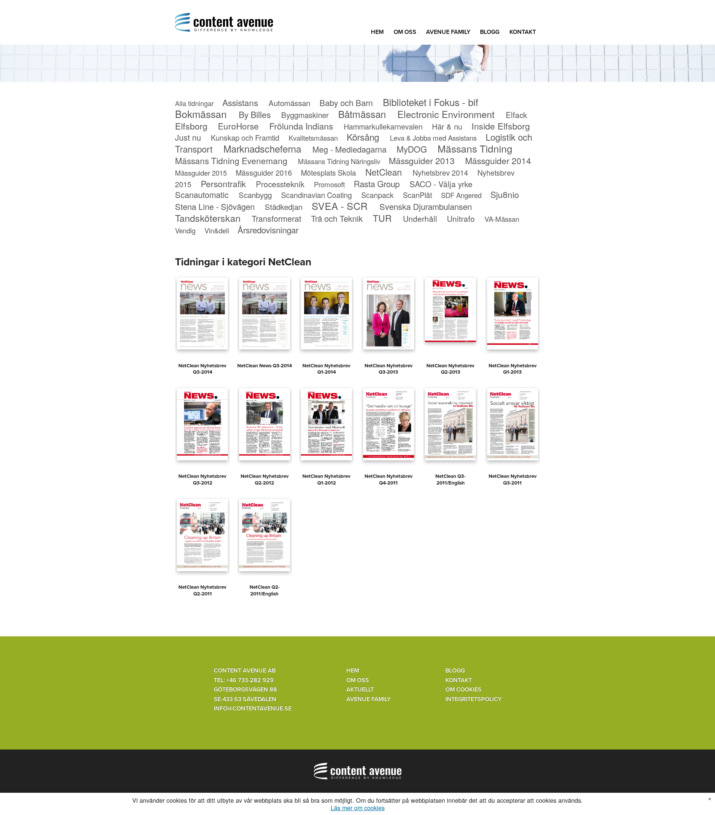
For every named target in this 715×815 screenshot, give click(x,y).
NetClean (383, 172)
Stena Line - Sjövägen (215, 206)
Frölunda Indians (301, 125)
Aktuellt (360, 689)
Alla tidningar (194, 103)
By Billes (255, 114)
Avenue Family (448, 32)
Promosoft (329, 184)
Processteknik (280, 183)
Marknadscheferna (262, 148)
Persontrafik (223, 183)
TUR (382, 217)
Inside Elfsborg (500, 125)
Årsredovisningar (268, 230)
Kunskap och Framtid (245, 137)
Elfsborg (191, 125)
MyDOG (412, 149)
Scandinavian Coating (316, 194)
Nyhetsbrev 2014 (440, 172)
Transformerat (276, 218)
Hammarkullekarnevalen (383, 126)
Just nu (188, 137)
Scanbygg (255, 194)
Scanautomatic (202, 194)
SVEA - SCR (340, 205)
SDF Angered (461, 195)
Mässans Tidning (475, 148)
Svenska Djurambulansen (425, 206)
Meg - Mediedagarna (349, 149)
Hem (377, 32)
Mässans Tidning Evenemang (231, 160)
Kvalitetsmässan (313, 138)
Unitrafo (461, 218)
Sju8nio (504, 194)
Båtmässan (362, 114)
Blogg (489, 32)
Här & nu (447, 126)
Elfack (516, 114)
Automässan (289, 103)
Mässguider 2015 (201, 173)
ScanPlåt (417, 194)
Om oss (405, 32)
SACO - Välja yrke (441, 183)
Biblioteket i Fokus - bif (430, 102)
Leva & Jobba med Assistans (433, 138)
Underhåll (420, 218)
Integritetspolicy (473, 699)
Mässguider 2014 (498, 160)
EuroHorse (238, 126)
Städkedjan (283, 206)
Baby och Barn (346, 102)
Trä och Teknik (337, 218)
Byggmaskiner (305, 114)
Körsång (363, 136)
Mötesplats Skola (328, 172)
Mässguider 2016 (264, 172)
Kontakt (522, 32)
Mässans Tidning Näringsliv (339, 161)
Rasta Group (377, 183)
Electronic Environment (446, 114)
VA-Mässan (501, 219)
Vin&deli (216, 230)
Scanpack (377, 194)
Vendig (185, 230)
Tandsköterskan (208, 217)
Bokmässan (201, 113)
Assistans (240, 102)
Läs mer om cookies (358, 807)
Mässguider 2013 (422, 160)
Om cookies (463, 689)
